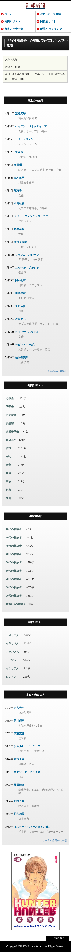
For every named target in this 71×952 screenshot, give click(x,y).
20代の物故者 (14, 537)
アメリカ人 (12, 635)
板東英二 (20, 319)
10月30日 (25, 74)
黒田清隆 (19, 784)
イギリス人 (12, 643)
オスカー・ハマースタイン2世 (32, 826)
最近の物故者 (36, 100)
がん (8, 456)
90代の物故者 (14, 595)
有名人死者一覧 (14, 28)
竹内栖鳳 (19, 813)
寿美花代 (19, 229)
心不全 (10, 398)
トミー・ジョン (24, 139)
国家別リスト (36, 622)
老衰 (8, 464)
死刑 (8, 498)
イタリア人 (12, 668)
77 (43, 74)
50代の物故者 (14, 562)
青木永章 (19, 759)
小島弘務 (19, 203)
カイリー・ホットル (27, 331)
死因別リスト (12, 21)
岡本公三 (20, 280)
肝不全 (10, 406)
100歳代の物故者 (16, 604)
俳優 (17, 67)
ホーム (8, 14)
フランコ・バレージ (27, 254)
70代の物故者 (14, 579)
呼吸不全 (11, 440)
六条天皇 (19, 707)
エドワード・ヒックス (27, 772)
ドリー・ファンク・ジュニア (31, 216)
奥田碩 (18, 164)
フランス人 (12, 651)
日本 (21, 79)
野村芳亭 (19, 801)
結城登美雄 (21, 357)
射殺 (8, 489)
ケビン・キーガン (25, 344)
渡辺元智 (20, 113)
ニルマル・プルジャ (27, 267)
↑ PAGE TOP (58, 938)
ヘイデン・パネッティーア (31, 126)
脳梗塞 (10, 423)
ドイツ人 (11, 660)
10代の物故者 (14, 529)
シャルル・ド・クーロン (28, 746)
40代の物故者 (14, 554)
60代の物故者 (14, 570)
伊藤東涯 (19, 733)
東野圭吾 (20, 306)
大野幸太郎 (11, 59)
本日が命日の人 (35, 694)
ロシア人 (11, 676)
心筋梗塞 (11, 415)
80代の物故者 (14, 587)
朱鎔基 (19, 152)
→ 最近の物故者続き (55, 371)
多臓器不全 (12, 431)
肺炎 (8, 448)
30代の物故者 (14, 545)
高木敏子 (19, 177)
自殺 (8, 473)
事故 (8, 481)
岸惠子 (18, 190)
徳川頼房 (19, 720)
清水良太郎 (20, 242)
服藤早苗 (20, 293)
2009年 (16, 74)
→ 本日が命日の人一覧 (54, 840)
